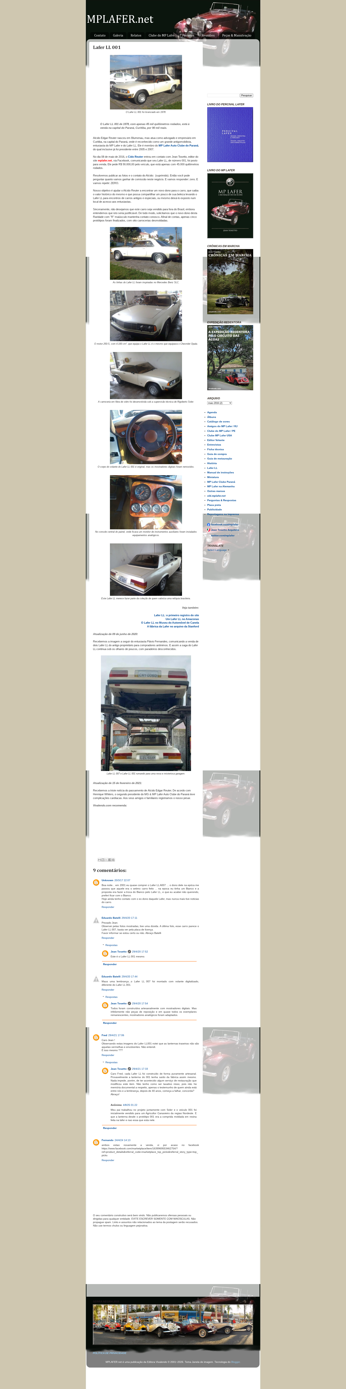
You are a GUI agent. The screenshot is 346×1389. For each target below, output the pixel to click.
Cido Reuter (135, 156)
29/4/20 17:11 (129, 918)
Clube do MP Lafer (162, 35)
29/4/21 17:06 (116, 1035)
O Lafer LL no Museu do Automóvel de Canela (170, 622)
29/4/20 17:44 (129, 976)
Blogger (235, 1362)
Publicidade (214, 509)
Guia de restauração (219, 458)
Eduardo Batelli (111, 918)
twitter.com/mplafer (222, 535)
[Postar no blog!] (103, 860)
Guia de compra (217, 454)
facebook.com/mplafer (224, 524)
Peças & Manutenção (236, 35)
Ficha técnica (215, 449)
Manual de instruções (220, 472)
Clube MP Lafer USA (219, 435)
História (212, 463)
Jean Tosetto (119, 951)
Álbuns (211, 417)
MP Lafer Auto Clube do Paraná (178, 145)
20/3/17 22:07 (122, 880)
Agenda (212, 412)
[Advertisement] (146, 1263)
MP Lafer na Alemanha (221, 486)
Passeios (188, 35)
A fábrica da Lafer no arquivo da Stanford (173, 626)
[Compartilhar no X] (106, 860)
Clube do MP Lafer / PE (221, 431)
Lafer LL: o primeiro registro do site (176, 615)
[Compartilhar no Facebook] (110, 860)
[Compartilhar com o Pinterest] (113, 860)
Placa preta (214, 505)
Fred (104, 1035)
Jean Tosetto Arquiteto (225, 530)
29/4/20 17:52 (140, 951)
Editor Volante (216, 440)
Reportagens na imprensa (223, 514)
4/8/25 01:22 (130, 1105)
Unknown (107, 880)
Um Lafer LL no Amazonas (182, 619)
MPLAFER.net (119, 19)
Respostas (111, 945)
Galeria (118, 35)
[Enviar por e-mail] (99, 860)
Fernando (108, 1140)
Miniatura (213, 477)
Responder (108, 907)
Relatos (136, 35)
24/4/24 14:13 (122, 1140)
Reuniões (208, 35)
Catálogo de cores (218, 421)
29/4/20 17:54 (140, 1003)
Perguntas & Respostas (221, 500)
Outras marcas (216, 491)
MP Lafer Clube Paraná (221, 482)
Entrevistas (214, 444)
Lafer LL (212, 468)
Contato (100, 35)
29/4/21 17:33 (140, 1069)
